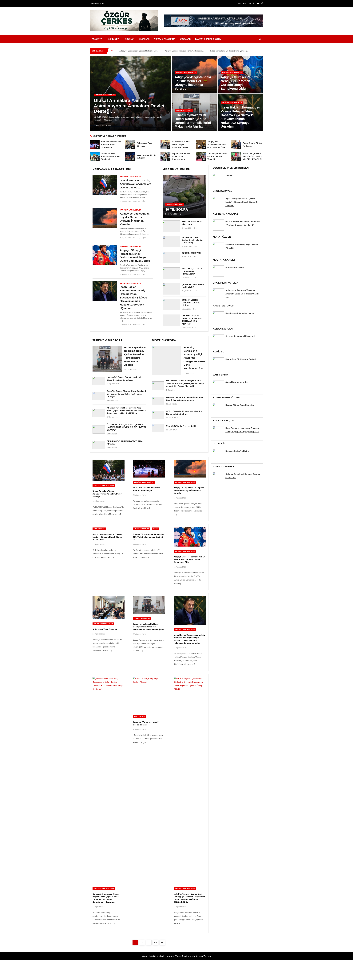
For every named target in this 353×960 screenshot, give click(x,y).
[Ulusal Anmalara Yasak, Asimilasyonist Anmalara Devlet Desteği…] (105, 185)
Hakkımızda (113, 39)
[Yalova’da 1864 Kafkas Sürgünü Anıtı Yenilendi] (95, 156)
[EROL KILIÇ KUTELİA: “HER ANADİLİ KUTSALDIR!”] (171, 273)
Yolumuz (229, 175)
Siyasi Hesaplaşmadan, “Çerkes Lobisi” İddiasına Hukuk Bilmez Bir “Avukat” (107, 537)
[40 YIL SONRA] (184, 196)
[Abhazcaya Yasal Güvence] (130, 144)
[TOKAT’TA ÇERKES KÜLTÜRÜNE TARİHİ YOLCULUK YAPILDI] (236, 156)
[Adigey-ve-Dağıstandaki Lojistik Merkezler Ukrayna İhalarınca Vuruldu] (105, 218)
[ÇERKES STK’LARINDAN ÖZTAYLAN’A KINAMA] (99, 445)
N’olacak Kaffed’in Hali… (237, 451)
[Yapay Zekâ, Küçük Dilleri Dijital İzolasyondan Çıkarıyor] (165, 156)
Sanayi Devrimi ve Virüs (236, 382)
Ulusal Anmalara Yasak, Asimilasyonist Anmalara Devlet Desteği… (129, 106)
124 (156, 942)
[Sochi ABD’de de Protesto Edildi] (158, 428)
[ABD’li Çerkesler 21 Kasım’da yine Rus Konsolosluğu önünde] (158, 415)
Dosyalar (185, 39)
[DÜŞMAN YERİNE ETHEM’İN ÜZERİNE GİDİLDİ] (171, 304)
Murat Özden (139, 716)
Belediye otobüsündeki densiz (239, 313)
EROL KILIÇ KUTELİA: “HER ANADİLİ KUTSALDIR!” (192, 271)
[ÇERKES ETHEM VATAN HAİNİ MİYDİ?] (171, 288)
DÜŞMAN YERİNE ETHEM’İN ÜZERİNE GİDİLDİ (191, 302)
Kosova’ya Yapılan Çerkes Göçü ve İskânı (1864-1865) (192, 240)
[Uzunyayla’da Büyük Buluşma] (130, 156)
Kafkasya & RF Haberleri (105, 95)
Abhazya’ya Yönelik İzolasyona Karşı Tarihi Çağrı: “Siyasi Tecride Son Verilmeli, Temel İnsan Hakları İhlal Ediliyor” (126, 410)
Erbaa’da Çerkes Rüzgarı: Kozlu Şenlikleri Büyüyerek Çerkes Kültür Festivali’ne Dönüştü (126, 394)
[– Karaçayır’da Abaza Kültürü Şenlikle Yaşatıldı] (201, 156)
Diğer (155, 529)
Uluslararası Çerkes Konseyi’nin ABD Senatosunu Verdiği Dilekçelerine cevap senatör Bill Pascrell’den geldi (185, 383)
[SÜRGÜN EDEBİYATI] (171, 257)
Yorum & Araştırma (164, 39)
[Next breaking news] (260, 51)
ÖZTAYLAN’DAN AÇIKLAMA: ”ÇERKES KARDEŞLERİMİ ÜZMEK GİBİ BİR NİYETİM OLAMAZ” (126, 427)
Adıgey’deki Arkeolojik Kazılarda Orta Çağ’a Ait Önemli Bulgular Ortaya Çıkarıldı (217, 147)
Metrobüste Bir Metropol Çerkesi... (241, 359)
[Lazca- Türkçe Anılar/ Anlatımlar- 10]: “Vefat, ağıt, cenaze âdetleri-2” (148, 537)
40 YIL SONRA (176, 209)
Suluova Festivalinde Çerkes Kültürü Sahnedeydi (111, 144)
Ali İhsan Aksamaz (141, 529)
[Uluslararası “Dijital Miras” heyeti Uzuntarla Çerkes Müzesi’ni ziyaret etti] (165, 144)
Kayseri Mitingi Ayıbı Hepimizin (239, 405)
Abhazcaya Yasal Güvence (105, 629)
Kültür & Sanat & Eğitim (208, 39)
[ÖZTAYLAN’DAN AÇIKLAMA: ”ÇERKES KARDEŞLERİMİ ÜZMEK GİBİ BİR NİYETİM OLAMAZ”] (99, 429)
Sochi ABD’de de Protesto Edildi (181, 426)
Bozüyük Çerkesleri (234, 267)
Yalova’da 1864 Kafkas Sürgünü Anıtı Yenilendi (111, 156)
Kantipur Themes (203, 956)
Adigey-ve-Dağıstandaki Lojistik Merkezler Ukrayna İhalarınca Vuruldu (193, 82)
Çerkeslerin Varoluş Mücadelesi (240, 336)
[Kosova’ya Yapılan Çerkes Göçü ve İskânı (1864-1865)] (171, 241)
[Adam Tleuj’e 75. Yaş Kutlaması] (236, 144)
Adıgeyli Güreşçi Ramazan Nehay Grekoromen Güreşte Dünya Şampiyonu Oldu (139, 51)
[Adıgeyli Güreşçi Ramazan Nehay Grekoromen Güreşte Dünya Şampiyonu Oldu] (105, 255)
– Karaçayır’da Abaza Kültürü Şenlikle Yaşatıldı (217, 156)
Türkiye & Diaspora (184, 110)
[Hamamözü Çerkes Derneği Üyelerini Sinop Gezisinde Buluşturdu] (99, 381)
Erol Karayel (99, 529)
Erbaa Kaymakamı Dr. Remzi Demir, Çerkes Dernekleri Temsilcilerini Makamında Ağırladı (184, 51)
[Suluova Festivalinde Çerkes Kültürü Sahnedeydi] (95, 144)
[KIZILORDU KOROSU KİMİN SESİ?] (171, 226)
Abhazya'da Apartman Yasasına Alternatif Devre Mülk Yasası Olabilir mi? (242, 293)
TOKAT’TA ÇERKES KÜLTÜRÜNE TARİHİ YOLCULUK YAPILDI (252, 156)
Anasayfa (97, 39)
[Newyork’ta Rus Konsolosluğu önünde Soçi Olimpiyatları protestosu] (158, 401)
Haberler (129, 39)
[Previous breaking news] (256, 51)
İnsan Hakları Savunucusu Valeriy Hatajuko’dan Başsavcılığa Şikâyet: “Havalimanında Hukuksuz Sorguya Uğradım (230, 51)
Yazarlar (144, 39)
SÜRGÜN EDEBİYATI (191, 253)
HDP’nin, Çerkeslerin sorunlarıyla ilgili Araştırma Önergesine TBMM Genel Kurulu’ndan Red (194, 358)
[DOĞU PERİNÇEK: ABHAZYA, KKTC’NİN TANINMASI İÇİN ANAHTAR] (171, 320)
